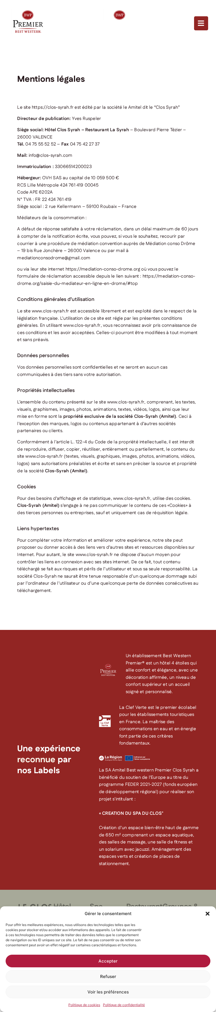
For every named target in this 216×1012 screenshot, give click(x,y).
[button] (207, 913)
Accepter (108, 961)
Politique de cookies (84, 1005)
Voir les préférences (108, 992)
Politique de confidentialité (124, 1005)
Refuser (108, 976)
